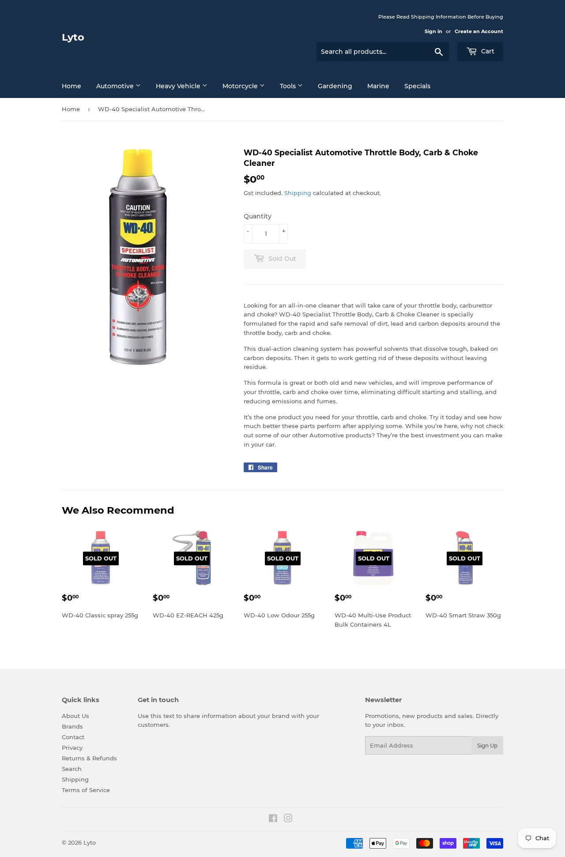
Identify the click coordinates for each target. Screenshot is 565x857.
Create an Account (479, 31)
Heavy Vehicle (179, 86)
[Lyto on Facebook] (273, 819)
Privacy (72, 747)
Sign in (433, 31)
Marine (378, 86)
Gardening (335, 86)
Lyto (73, 37)
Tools (289, 86)
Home (71, 86)
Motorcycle (241, 86)
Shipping (297, 192)
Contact (73, 736)
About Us (75, 715)
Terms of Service (86, 789)
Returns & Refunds (89, 758)
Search (72, 768)
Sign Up (487, 745)
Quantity (257, 216)
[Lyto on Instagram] (288, 819)
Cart (486, 51)
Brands (72, 726)
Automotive (116, 86)
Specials (417, 86)
